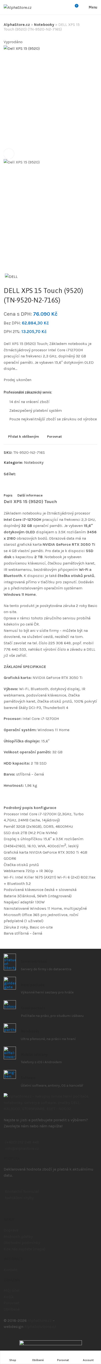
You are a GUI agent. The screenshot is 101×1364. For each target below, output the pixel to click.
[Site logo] (18, 7)
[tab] (8, 496)
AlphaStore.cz (17, 24)
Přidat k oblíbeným (23, 436)
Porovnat (54, 436)
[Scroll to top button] (93, 1343)
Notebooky (44, 24)
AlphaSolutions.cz (40, 1326)
